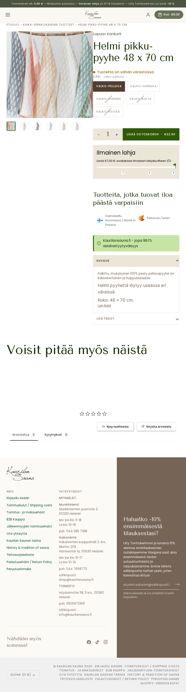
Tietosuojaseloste (20, 555)
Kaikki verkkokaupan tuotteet (48, 25)
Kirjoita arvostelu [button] (158, 426)
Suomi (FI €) (20, 675)
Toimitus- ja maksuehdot (26, 512)
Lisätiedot (106, 318)
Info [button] (10, 491)
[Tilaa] (175, 584)
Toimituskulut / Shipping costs (29, 505)
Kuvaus (103, 261)
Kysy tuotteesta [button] (118, 426)
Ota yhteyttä (17, 534)
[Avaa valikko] (8, 15)
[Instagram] (106, 642)
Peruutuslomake (19, 569)
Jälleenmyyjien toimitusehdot (29, 526)
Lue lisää (104, 305)
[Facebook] (89, 642)
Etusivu (13, 25)
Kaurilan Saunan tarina (24, 541)
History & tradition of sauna (28, 548)
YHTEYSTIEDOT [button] (70, 491)
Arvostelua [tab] (20, 434)
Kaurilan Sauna (70, 666)
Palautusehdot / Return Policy (29, 562)
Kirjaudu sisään (18, 498)
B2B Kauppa (16, 519)
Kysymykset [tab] (53, 434)
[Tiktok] (97, 642)
